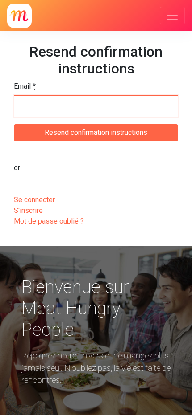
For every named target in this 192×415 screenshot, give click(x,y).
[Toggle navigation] (172, 15)
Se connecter (34, 199)
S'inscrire (28, 210)
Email (25, 86)
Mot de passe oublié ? (49, 221)
